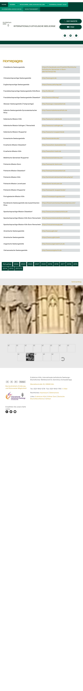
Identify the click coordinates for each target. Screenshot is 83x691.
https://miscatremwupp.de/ (52, 224)
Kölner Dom (52, 396)
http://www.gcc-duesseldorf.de (53, 104)
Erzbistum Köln (41, 396)
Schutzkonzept (31, 9)
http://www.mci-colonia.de (52, 119)
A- (7, 382)
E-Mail (65, 389)
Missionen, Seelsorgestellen (32, 4)
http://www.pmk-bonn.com (52, 164)
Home (4, 4)
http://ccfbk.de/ (48, 91)
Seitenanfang (76, 282)
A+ (16, 382)
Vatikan (48, 399)
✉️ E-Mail (70, 27)
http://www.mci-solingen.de (52, 125)
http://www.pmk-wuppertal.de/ (53, 190)
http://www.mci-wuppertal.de (53, 132)
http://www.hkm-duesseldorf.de (54, 145)
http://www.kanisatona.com (52, 158)
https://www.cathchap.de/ (52, 84)
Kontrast (22, 382)
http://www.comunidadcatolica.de (55, 212)
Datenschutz (54, 393)
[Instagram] (70, 35)
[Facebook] (65, 35)
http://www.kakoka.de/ (50, 138)
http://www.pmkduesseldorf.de (53, 171)
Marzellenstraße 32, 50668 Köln (42, 384)
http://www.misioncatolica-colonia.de (56, 218)
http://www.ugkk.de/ (50, 231)
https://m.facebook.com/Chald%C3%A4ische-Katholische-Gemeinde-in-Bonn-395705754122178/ (59, 69)
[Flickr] (76, 35)
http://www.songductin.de (52, 250)
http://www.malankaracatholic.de (54, 110)
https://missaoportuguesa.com (53, 196)
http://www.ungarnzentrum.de (53, 244)
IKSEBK (12, 4)
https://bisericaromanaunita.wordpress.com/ (58, 203)
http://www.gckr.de (49, 78)
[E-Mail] (15, 413)
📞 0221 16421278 (70, 21)
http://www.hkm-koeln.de (51, 151)
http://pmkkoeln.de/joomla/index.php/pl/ (57, 177)
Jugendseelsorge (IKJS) (11, 9)
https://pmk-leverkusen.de (52, 184)
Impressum (44, 393)
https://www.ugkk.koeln (51, 237)
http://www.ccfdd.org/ (50, 97)
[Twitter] (11, 413)
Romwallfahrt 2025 (57, 4)
